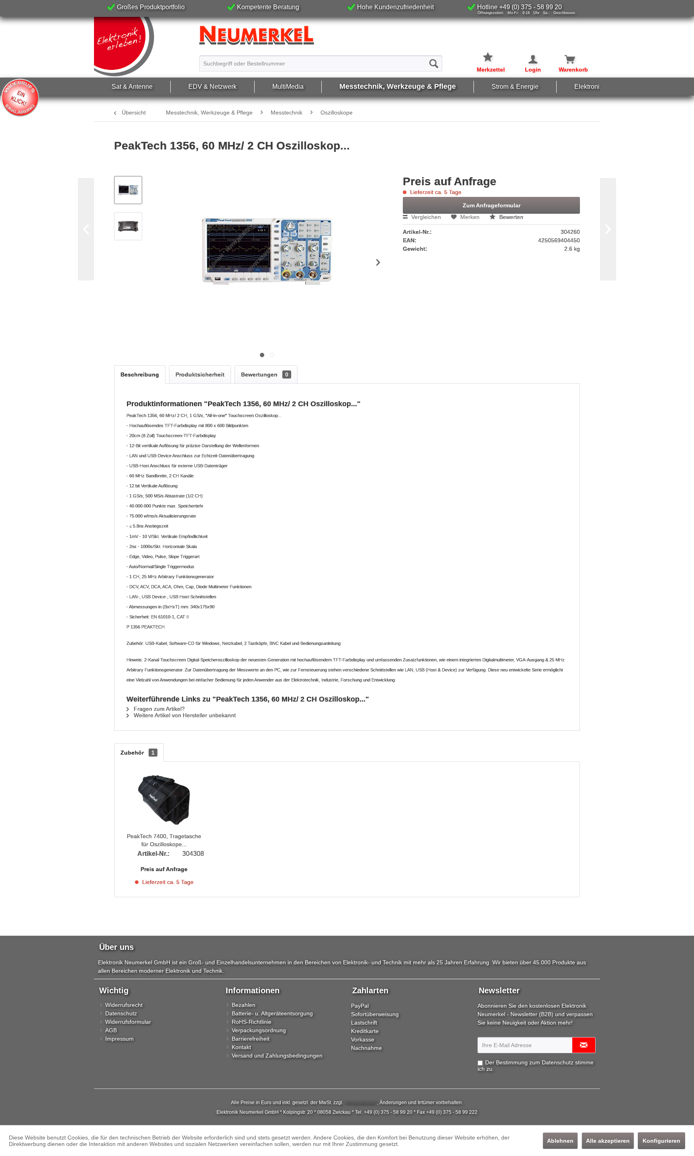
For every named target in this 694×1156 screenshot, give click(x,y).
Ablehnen (560, 1141)
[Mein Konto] (527, 59)
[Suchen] (433, 63)
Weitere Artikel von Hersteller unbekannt (184, 715)
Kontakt (241, 1047)
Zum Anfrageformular (491, 205)
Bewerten (510, 217)
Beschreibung (139, 374)
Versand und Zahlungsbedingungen (277, 1055)
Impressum (119, 1038)
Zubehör (137, 752)
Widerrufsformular (128, 1022)
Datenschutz (121, 1013)
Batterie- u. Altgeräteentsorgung (272, 1013)
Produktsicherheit (200, 374)
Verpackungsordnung (259, 1030)
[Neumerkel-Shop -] (347, 35)
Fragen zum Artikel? (158, 709)
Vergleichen (425, 217)
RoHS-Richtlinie (251, 1022)
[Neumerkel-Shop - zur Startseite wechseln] (144, 47)
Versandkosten (361, 1102)
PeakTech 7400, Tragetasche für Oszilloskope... (164, 840)
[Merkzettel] (491, 52)
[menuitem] (320, 60)
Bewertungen (264, 374)
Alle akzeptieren (608, 1141)
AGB (111, 1030)
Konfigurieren (661, 1141)
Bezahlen (243, 1005)
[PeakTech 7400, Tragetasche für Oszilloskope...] (164, 800)
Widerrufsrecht (124, 1005)
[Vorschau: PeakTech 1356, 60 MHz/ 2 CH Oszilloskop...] (128, 190)
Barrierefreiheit (250, 1038)
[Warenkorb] (565, 59)
